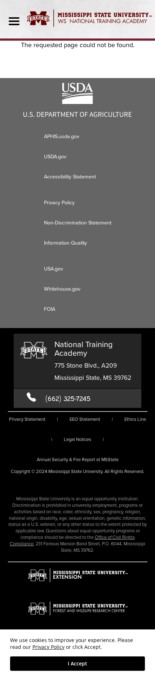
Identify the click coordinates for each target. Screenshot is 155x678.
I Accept (77, 663)
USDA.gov (55, 156)
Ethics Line (135, 419)
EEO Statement (85, 419)
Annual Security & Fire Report (78, 459)
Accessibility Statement (70, 177)
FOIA (49, 309)
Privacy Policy (48, 646)
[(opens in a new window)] (77, 114)
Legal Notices (77, 439)
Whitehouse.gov (62, 289)
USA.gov (53, 269)
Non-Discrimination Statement (77, 223)
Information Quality (65, 243)
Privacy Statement (27, 419)
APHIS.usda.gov (61, 136)
